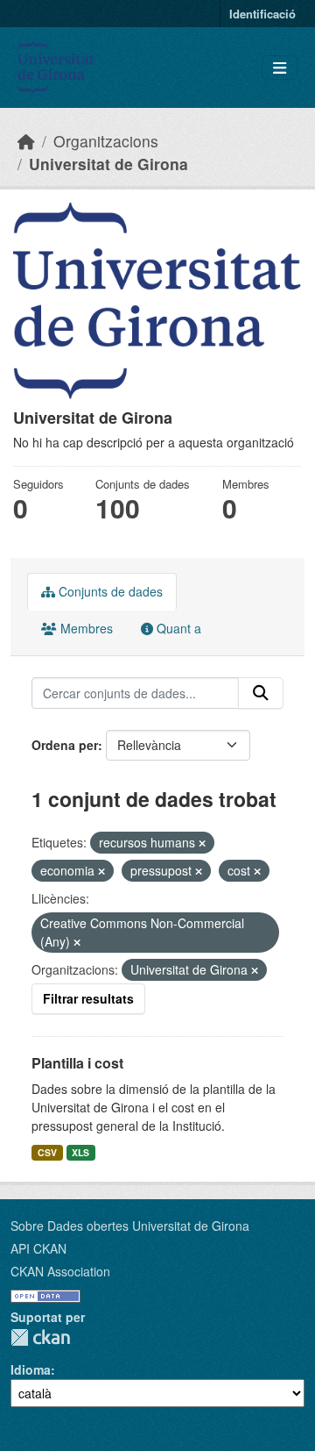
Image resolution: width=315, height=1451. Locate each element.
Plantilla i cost (77, 1063)
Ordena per (65, 745)
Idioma (30, 1369)
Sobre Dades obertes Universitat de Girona (129, 1225)
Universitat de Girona (108, 164)
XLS (80, 1152)
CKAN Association (60, 1271)
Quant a (177, 628)
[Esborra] (202, 843)
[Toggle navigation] (280, 68)
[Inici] (26, 141)
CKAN (40, 1337)
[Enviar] (261, 693)
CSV (47, 1152)
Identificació (262, 13)
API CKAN (38, 1248)
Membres (85, 628)
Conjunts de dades (109, 591)
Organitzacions (105, 141)
